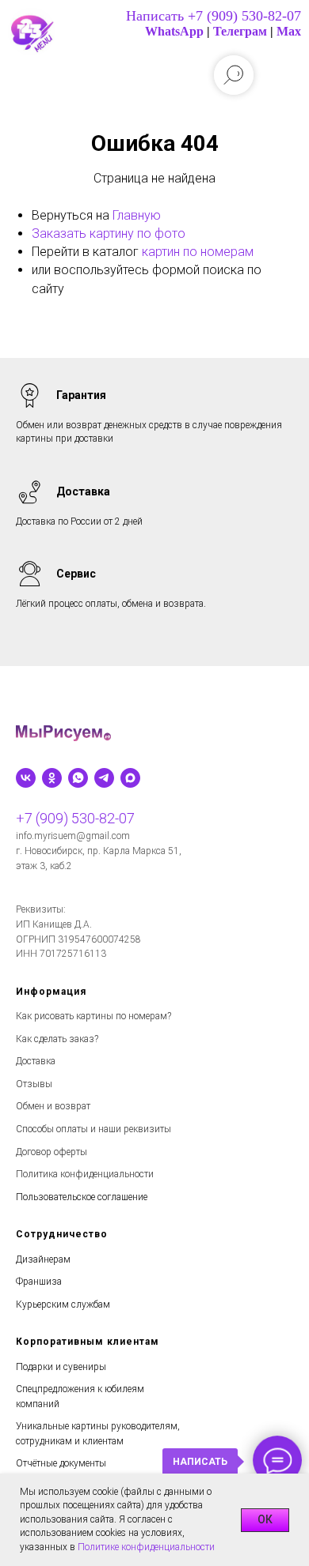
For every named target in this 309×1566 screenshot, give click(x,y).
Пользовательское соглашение (81, 1197)
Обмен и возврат (53, 1106)
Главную (137, 215)
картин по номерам (198, 251)
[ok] (52, 778)
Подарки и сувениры (61, 1366)
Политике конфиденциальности (146, 1547)
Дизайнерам (43, 1259)
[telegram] (104, 778)
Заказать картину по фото (108, 233)
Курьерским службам (63, 1304)
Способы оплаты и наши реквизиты (93, 1129)
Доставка (35, 1061)
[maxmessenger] (130, 778)
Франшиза (39, 1281)
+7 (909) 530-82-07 (75, 818)
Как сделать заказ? (57, 1039)
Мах (289, 31)
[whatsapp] (78, 778)
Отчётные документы (61, 1463)
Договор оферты (51, 1152)
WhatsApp (174, 31)
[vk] (26, 778)
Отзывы (34, 1084)
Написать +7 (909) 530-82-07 (213, 16)
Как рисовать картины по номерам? (93, 1016)
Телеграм (240, 31)
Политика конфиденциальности (85, 1174)
